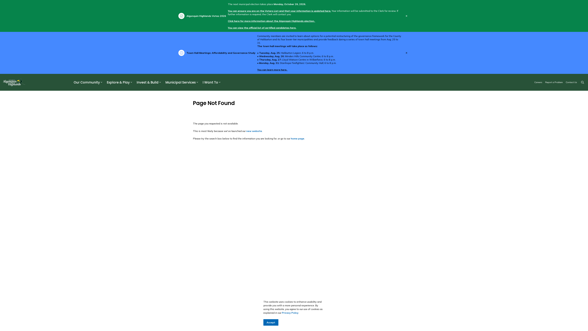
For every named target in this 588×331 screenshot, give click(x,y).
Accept (271, 322)
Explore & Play (118, 82)
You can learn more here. (272, 69)
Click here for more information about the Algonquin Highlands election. (271, 21)
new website (254, 131)
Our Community (87, 82)
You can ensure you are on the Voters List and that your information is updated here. (279, 10)
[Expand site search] (582, 82)
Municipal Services (180, 82)
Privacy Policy (290, 312)
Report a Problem (554, 82)
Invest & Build (147, 82)
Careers (538, 82)
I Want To (210, 82)
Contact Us (571, 82)
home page (297, 138)
